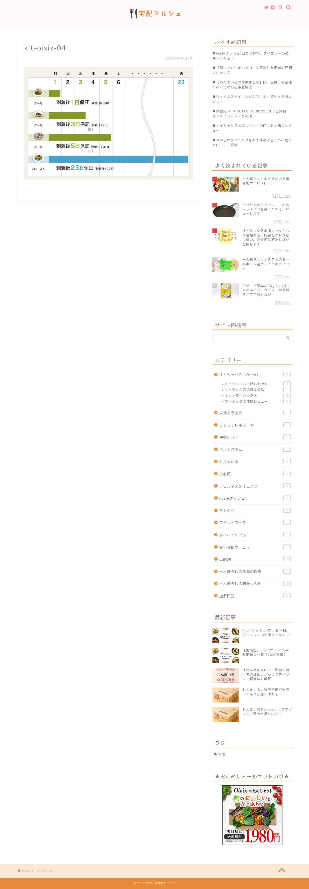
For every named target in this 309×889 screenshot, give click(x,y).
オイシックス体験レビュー (256, 401)
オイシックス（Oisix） (254, 374)
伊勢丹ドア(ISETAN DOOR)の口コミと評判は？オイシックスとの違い (249, 113)
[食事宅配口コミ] (154, 25)
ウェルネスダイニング (253, 486)
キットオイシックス (257, 395)
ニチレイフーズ (253, 522)
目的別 (254, 559)
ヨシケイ (253, 510)
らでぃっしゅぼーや (253, 425)
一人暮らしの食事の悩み (254, 571)
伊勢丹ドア (253, 437)
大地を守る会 (253, 412)
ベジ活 (221, 754)
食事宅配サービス (253, 547)
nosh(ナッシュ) (253, 498)
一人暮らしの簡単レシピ (254, 583)
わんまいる (253, 461)
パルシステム (253, 449)
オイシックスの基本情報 (256, 389)
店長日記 (253, 596)
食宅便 (253, 473)
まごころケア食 (253, 535)
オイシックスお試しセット (256, 383)
